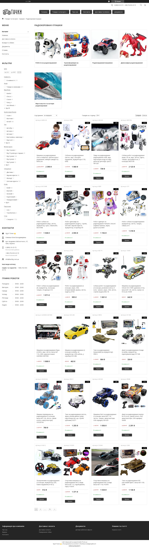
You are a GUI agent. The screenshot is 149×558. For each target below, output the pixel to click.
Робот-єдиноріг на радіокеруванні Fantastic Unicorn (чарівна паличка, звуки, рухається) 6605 (104, 225)
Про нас (75, 12)
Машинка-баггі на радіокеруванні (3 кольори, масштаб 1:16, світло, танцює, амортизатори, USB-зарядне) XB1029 (104, 417)
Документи (118, 12)
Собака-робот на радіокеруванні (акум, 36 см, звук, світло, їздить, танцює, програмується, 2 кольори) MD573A (133, 158)
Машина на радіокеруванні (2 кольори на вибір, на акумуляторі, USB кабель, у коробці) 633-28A (75, 353)
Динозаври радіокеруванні (132, 63)
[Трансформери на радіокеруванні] (76, 45)
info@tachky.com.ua (12, 259)
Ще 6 (7, 202)
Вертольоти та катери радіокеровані (45, 104)
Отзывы (5, 50)
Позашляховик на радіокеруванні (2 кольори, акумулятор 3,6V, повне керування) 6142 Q (48, 482)
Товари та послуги (59, 12)
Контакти (86, 12)
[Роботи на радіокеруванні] (48, 45)
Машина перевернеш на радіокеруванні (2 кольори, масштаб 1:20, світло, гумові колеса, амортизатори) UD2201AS (46, 418)
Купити (42, 176)
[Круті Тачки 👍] (12, 12)
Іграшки (22, 19)
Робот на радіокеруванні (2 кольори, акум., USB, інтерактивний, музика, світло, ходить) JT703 (75, 289)
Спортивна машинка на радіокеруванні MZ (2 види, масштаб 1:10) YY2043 (102, 482)
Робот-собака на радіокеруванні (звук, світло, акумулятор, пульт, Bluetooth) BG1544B (47, 225)
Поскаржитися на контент (71, 544)
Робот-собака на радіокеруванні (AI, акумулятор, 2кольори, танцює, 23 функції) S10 (48, 288)
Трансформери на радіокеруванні (71, 64)
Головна (44, 12)
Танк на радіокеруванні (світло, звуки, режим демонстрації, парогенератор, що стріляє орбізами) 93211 (75, 417)
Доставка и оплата (8, 39)
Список (144, 115)
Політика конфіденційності (88, 544)
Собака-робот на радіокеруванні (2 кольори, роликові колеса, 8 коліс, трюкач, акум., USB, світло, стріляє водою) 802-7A (104, 289)
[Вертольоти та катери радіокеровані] (48, 86)
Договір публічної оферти (84, 530)
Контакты (5, 54)
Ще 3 (7, 165)
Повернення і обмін (45, 532)
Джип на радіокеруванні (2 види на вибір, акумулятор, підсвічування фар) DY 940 (133, 352)
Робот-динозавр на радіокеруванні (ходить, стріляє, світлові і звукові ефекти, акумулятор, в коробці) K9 (76, 225)
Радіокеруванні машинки (102, 63)
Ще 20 (8, 108)
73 (49, 509)
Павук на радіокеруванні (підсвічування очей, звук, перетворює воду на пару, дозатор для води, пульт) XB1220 (102, 159)
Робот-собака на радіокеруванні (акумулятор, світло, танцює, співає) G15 (133, 224)
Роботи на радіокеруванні (46, 63)
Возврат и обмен (8, 43)
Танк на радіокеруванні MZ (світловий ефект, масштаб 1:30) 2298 (133, 482)
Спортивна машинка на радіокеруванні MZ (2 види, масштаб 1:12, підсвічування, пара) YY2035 (75, 484)
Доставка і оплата (45, 530)
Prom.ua (84, 542)
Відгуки (4, 532)
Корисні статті (116, 530)
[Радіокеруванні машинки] (104, 45)
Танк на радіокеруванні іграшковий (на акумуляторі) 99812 (103, 352)
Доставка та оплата (102, 12)
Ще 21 (8, 143)
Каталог (5, 32)
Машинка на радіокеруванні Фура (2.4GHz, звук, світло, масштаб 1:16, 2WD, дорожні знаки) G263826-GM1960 (48, 353)
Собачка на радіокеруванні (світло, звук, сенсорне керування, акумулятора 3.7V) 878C (75, 158)
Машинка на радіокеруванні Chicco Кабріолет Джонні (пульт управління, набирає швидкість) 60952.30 (48, 158)
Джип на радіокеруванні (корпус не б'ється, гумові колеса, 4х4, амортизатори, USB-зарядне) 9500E (133, 417)
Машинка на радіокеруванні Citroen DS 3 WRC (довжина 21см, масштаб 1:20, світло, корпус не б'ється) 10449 (133, 289)
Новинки (5, 35)
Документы (6, 46)
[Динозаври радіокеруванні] (133, 45)
